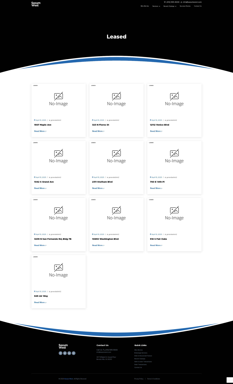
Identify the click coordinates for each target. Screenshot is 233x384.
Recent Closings (169, 6)
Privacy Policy (138, 379)
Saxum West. (69, 379)
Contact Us (198, 6)
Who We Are (145, 6)
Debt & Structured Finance (143, 356)
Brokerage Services (140, 353)
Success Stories (185, 6)
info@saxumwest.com (192, 2)
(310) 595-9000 (173, 2)
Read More (39, 131)
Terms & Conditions (153, 379)
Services (155, 6)
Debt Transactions (140, 364)
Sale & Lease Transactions (143, 361)
